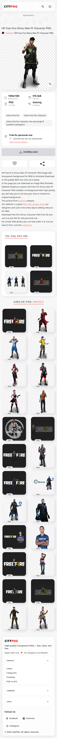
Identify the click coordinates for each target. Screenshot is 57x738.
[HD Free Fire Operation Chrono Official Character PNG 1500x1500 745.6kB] (14, 510)
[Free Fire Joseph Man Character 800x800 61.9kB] (43, 402)
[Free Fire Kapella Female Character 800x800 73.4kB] (14, 402)
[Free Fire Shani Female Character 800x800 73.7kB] (43, 618)
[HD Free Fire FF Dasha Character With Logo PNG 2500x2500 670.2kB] (14, 564)
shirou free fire (12, 115)
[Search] (43, 6)
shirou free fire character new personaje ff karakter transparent (25, 123)
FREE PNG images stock (33, 204)
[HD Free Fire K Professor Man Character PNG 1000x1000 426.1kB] (43, 320)
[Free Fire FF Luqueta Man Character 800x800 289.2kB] (14, 348)
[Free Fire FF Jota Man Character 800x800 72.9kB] (43, 375)
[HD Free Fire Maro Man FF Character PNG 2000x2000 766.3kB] (43, 456)
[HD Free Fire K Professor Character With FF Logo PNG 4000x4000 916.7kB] (14, 320)
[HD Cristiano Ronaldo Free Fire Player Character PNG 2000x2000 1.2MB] (43, 537)
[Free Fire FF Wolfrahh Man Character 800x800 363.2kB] (43, 348)
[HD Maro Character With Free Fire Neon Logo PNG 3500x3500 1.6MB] (43, 429)
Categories (11, 673)
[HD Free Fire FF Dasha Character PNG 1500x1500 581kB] (43, 564)
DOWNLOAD (31, 152)
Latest (9, 668)
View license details (18, 142)
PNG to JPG (11, 681)
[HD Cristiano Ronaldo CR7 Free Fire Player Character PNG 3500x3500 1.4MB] (14, 537)
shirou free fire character (35, 115)
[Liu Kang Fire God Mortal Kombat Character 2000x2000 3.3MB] (14, 429)
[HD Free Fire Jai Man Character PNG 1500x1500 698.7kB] (14, 618)
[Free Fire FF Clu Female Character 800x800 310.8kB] (14, 375)
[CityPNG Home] (11, 7)
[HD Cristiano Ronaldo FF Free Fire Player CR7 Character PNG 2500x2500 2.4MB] (43, 510)
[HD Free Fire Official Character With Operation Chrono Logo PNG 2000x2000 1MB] (43, 483)
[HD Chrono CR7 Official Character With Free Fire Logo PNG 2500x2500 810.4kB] (14, 483)
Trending (10, 677)
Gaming (37, 102)
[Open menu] (50, 6)
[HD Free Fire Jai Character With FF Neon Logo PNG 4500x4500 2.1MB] (43, 591)
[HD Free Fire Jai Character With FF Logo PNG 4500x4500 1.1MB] (14, 591)
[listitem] (12, 718)
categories (27, 225)
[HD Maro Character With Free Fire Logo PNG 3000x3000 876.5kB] (14, 456)
